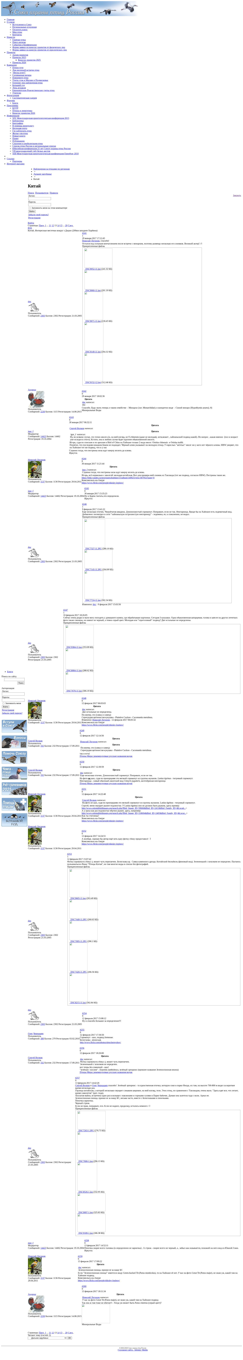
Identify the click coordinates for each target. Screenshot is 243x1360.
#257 (77, 1078)
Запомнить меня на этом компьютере (49, 208)
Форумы (11, 100)
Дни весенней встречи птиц (25, 70)
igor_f (30, 431)
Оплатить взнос (20, 29)
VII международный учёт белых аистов (31, 151)
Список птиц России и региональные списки (34, 146)
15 (61, 225)
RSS (30, 228)
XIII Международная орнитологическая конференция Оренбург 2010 (45, 153)
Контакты (17, 34)
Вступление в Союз (21, 24)
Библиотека (18, 121)
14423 (43, 436)
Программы (12, 105)
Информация (13, 115)
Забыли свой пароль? (12, 713)
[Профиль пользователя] (33, 311)
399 (42, 1038)
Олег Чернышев (35, 1033)
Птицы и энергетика (22, 110)
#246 (84, 504)
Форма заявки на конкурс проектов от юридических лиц (39, 50)
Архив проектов (20, 55)
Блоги (15, 103)
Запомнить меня (13, 703)
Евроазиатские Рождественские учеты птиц (33, 90)
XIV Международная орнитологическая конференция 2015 (40, 118)
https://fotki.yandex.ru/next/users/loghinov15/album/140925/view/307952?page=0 (118, 478)
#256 (82, 1048)
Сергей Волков (77, 428)
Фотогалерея (13, 95)
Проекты (11, 52)
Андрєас (32, 390)
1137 (42, 481)
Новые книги (18, 136)
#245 (86, 488)
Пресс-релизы (19, 42)
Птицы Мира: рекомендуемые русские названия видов (106, 756)
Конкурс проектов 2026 (23, 113)
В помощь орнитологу (23, 126)
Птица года (17, 67)
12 (53, 225)
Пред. (41, 225)
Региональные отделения (24, 27)
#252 (84, 831)
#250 (82, 762)
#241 (84, 233)
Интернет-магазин (15, 164)
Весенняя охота (19, 128)
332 (42, 746)
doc (29, 301)
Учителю (16, 93)
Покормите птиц (20, 77)
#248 (84, 698)
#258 (86, 1240)
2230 (42, 411)
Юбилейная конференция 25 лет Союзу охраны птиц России (41, 148)
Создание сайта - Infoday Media (133, 1350)
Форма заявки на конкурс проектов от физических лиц (38, 47)
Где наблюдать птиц (22, 131)
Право (15, 138)
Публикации (18, 141)
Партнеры (17, 161)
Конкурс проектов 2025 (29, 60)
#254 (84, 1013)
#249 (82, 730)
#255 (82, 1030)
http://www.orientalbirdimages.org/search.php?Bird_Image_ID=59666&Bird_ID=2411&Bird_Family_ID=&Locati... (134, 808)
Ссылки (10, 158)
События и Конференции (24, 45)
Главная (10, 19)
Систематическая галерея (24, 98)
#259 (80, 1256)
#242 (84, 391)
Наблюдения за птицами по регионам (51, 169)
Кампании (12, 65)
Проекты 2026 (19, 62)
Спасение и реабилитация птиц (27, 143)
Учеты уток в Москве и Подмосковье (30, 80)
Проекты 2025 (19, 57)
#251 (84, 789)
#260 (84, 1286)
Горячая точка (19, 40)
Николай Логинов (91, 241)
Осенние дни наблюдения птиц (27, 83)
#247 (65, 610)
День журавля (19, 88)
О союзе (11, 22)
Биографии (17, 123)
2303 (42, 316)
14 (58, 225)
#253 (69, 854)
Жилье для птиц (20, 133)
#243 (71, 417)
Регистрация (8, 710)
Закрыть (237, 195)
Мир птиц (17, 32)
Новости (11, 37)
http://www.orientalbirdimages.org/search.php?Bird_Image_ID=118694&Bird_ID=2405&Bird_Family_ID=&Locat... (134, 813)
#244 (84, 458)
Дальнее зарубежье (42, 174)
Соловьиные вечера (21, 75)
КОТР (15, 108)
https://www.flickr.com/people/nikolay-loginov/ (103, 483)
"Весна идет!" (19, 72)
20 (66, 225)
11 (50, 225)
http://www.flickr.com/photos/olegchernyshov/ (100, 1042)
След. (70, 225)
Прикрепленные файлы (93, 246)
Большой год (18, 85)
